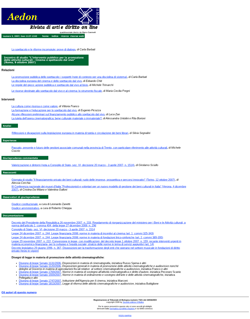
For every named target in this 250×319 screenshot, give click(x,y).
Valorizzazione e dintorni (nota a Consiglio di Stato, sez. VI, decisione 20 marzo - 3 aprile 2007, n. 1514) (73, 165)
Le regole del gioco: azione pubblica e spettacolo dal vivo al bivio (50, 85)
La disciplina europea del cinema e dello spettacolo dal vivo (47, 81)
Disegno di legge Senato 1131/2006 (40, 263)
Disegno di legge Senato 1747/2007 (40, 280)
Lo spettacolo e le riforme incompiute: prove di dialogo (43, 49)
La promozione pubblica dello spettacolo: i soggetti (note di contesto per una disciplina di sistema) (69, 76)
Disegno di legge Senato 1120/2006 (40, 266)
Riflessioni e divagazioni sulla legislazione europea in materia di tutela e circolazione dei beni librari (70, 133)
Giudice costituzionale (25, 204)
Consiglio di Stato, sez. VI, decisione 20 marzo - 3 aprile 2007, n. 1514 (53, 229)
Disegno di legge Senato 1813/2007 (40, 283)
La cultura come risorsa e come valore (34, 106)
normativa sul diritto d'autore (122, 308)
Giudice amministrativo (25, 208)
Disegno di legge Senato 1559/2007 (40, 274)
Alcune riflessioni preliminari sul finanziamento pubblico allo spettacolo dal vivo (58, 114)
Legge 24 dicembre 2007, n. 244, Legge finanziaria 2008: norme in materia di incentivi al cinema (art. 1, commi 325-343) (83, 233)
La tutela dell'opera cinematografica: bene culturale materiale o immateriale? (57, 118)
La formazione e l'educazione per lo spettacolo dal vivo (44, 110)
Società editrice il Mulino (133, 302)
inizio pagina (125, 315)
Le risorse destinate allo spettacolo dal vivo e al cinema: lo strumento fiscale (57, 90)
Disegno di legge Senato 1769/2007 (40, 271)
